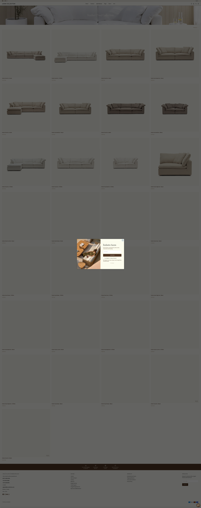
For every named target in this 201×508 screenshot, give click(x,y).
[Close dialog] (123, 240)
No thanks (112, 263)
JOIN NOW (112, 255)
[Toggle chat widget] (198, 505)
